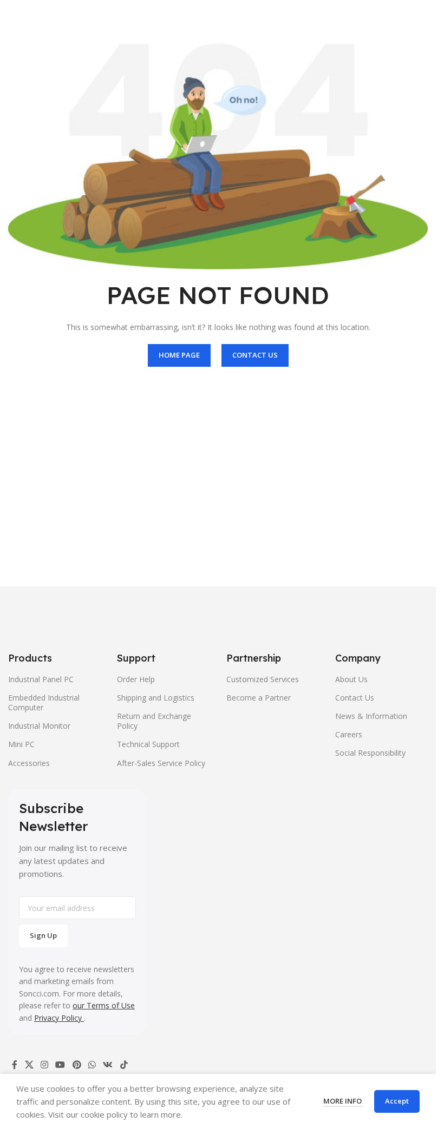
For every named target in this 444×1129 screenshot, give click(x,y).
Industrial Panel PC (41, 679)
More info (343, 1101)
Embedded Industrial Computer (44, 702)
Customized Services (262, 679)
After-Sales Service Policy (161, 763)
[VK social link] (108, 1065)
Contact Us (354, 697)
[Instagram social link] (44, 1065)
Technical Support (148, 744)
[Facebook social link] (14, 1065)
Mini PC (21, 744)
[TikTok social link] (123, 1065)
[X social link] (29, 1065)
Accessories (29, 763)
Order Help (136, 679)
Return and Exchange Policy (154, 721)
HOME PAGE (179, 355)
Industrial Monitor (39, 726)
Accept (397, 1101)
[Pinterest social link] (76, 1065)
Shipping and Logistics (155, 697)
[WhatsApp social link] (91, 1065)
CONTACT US (255, 355)
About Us (351, 679)
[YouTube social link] (60, 1065)
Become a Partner (258, 697)
